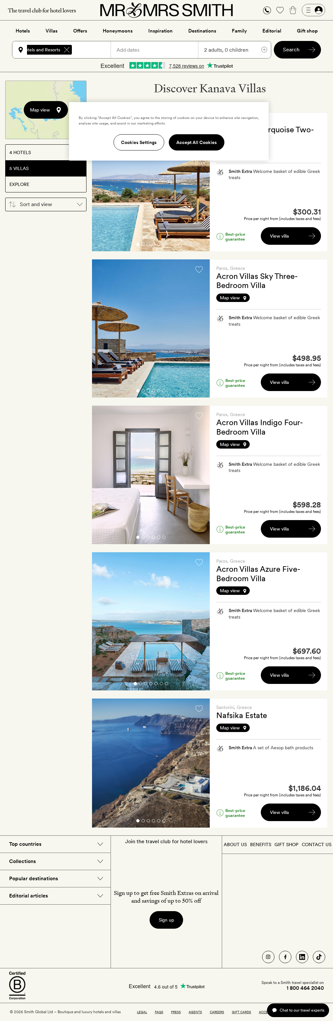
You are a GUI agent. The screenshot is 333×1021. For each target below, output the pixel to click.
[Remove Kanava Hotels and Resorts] (67, 50)
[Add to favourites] (199, 269)
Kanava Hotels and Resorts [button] (33, 49)
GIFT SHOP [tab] (286, 844)
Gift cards (241, 1012)
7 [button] (166, 684)
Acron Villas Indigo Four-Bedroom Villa (259, 427)
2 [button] (143, 245)
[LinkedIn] (302, 957)
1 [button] (138, 245)
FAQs (159, 1012)
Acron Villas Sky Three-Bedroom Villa (257, 280)
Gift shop (307, 31)
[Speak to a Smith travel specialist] (267, 10)
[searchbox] (94, 50)
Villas (52, 31)
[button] (267, 10)
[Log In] (313, 10)
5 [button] (158, 245)
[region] (169, 131)
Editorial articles (28, 896)
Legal (142, 1012)
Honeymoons (118, 31)
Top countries (25, 844)
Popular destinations (33, 878)
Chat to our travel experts (302, 1010)
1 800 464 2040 (305, 988)
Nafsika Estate (241, 715)
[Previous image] (101, 181)
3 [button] (148, 245)
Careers (217, 1012)
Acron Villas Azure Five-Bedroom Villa (258, 573)
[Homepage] (166, 10)
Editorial (271, 31)
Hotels (23, 31)
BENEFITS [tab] (260, 844)
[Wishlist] (280, 10)
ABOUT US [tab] (235, 844)
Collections (22, 861)
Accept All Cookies (196, 142)
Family (239, 31)
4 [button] (153, 245)
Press (176, 1012)
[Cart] (293, 10)
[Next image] (199, 181)
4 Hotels (20, 152)
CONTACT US (316, 844)
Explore (19, 184)
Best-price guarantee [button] (235, 237)
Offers (80, 31)
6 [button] (164, 245)
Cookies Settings (139, 142)
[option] (151, 182)
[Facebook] (285, 957)
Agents (195, 1012)
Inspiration (160, 31)
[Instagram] (268, 957)
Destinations (202, 31)
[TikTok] (319, 957)
